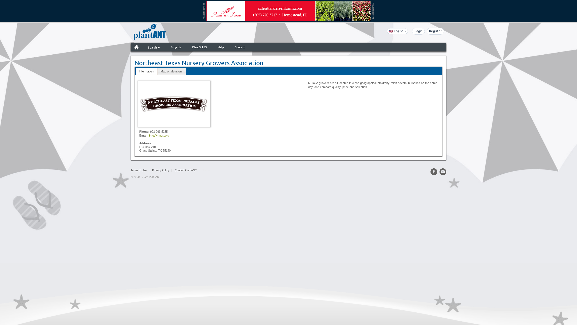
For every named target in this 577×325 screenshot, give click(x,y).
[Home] (136, 47)
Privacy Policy (160, 170)
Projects (176, 47)
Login (418, 31)
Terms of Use (139, 170)
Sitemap (207, 170)
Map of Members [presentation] (171, 71)
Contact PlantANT (186, 170)
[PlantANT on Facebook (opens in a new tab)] (433, 171)
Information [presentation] (146, 71)
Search (153, 47)
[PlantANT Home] (149, 32)
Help (221, 47)
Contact (240, 47)
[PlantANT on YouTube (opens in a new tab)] (443, 171)
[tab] (146, 71)
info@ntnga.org (159, 135)
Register (435, 31)
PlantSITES (199, 47)
